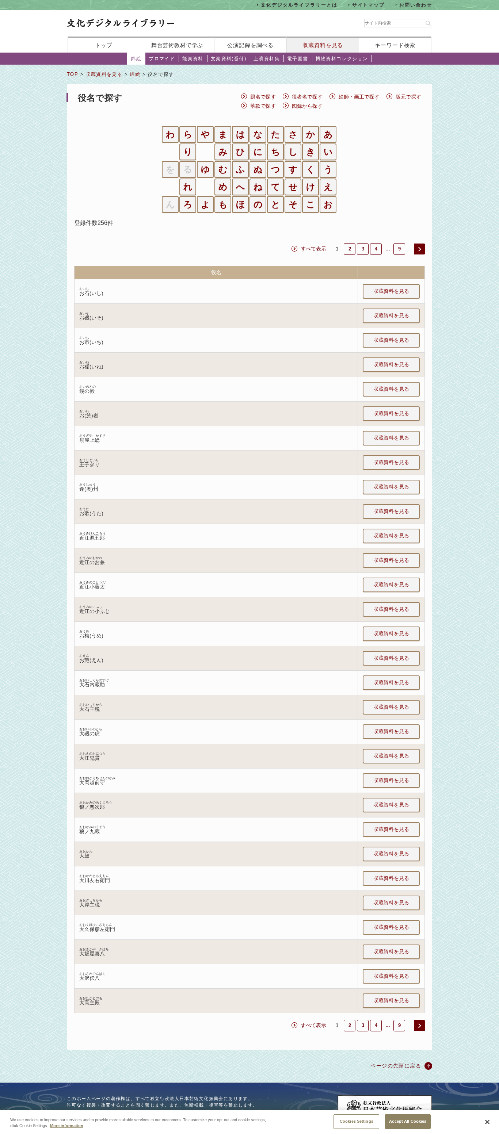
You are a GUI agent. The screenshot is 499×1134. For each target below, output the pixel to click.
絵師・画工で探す (359, 97)
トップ (104, 45)
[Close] (487, 1122)
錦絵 (136, 58)
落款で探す (263, 106)
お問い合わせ (415, 4)
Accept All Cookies (407, 1121)
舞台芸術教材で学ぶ (177, 45)
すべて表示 (313, 249)
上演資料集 (267, 58)
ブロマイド (162, 58)
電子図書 (297, 58)
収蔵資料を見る (322, 45)
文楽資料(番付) (228, 58)
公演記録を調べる (250, 45)
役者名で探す (307, 97)
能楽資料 (192, 58)
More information (66, 1126)
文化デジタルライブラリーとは (299, 4)
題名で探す (263, 97)
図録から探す (307, 106)
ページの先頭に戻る (395, 1066)
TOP (72, 74)
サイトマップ (368, 4)
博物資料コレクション (342, 58)
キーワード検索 (395, 45)
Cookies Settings (356, 1121)
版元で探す (408, 97)
